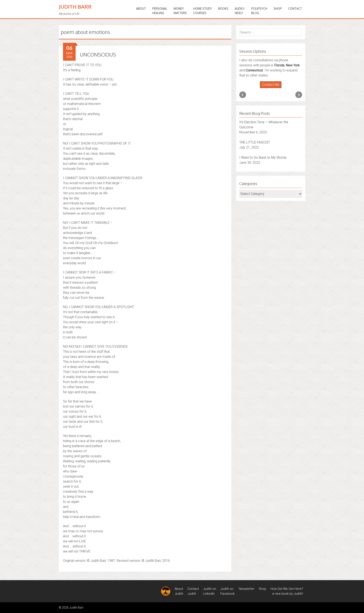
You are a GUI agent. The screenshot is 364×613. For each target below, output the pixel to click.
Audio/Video (240, 11)
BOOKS (223, 8)
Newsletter (246, 589)
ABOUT (141, 8)
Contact (295, 8)
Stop (272, 88)
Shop (278, 8)
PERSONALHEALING (159, 11)
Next (298, 94)
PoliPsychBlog (259, 11)
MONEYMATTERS (180, 11)
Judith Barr (75, 6)
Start (269, 88)
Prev (242, 94)
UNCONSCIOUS (98, 54)
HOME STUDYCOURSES (202, 11)
